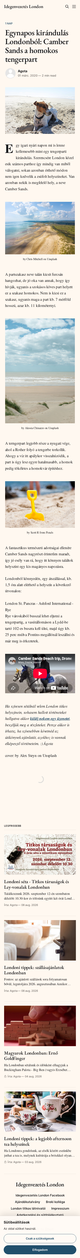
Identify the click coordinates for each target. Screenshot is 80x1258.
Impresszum (60, 1208)
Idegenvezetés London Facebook (40, 1195)
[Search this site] (67, 6)
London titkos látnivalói (28, 1208)
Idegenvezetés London (23, 6)
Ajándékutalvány (27, 1202)
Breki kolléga (55, 1202)
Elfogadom (40, 1249)
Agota (22, 71)
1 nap (9, 23)
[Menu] (74, 6)
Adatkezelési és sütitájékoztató (40, 1215)
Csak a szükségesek (40, 1238)
